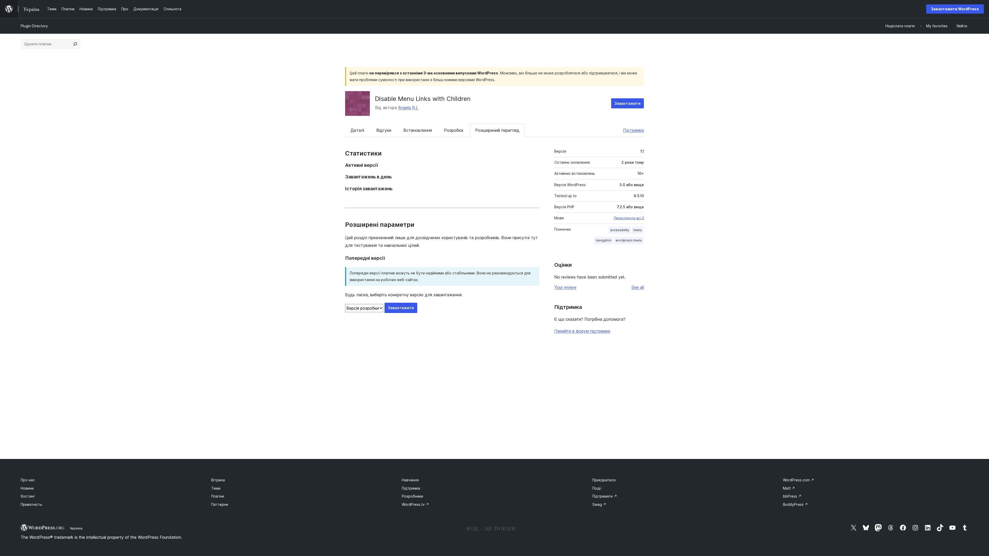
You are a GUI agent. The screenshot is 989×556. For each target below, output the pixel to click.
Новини (27, 488)
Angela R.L (408, 107)
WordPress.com (798, 480)
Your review (565, 287)
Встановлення (417, 130)
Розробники (412, 496)
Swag (599, 504)
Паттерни (219, 504)
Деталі (357, 130)
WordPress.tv (415, 504)
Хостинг (28, 496)
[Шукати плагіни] (75, 44)
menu (637, 230)
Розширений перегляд (497, 130)
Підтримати (604, 496)
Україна (76, 528)
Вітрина (218, 480)
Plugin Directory (34, 26)
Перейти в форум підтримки (582, 331)
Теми (215, 488)
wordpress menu (629, 240)
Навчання (410, 480)
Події (596, 488)
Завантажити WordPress (955, 9)
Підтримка (633, 130)
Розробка (453, 130)
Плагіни (217, 496)
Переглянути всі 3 (629, 218)
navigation (603, 240)
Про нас (28, 480)
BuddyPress (795, 504)
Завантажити (628, 103)
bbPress (792, 496)
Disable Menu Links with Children (423, 98)
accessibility (619, 230)
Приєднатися (604, 480)
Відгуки (383, 130)
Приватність (31, 504)
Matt (789, 488)
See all (638, 287)
